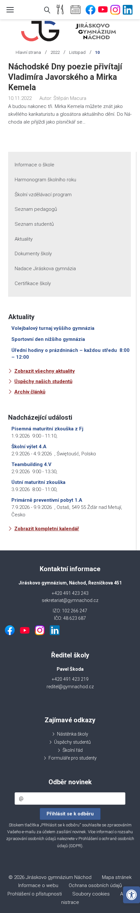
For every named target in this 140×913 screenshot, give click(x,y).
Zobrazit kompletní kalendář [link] (46, 529)
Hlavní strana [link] (28, 52)
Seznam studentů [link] (34, 224)
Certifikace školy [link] (33, 283)
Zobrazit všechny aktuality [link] (44, 371)
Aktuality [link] (24, 239)
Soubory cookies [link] (91, 894)
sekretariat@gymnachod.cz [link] (70, 600)
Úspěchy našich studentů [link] (43, 381)
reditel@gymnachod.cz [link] (70, 686)
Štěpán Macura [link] (69, 98)
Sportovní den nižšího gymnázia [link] (48, 339)
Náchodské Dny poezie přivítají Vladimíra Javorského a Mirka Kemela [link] (65, 77)
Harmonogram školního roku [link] (45, 180)
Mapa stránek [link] (117, 877)
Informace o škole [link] (34, 165)
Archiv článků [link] (29, 392)
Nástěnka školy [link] (72, 734)
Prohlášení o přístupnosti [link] (34, 894)
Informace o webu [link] (38, 885)
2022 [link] (55, 52)
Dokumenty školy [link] (33, 254)
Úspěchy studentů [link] (72, 742)
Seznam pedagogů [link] (36, 209)
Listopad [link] (77, 52)
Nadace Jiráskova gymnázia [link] (45, 268)
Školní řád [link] (73, 750)
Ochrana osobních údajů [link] (95, 885)
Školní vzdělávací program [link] (43, 195)
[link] (131, 894)
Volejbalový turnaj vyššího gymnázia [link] (52, 328)
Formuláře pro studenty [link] (73, 758)
